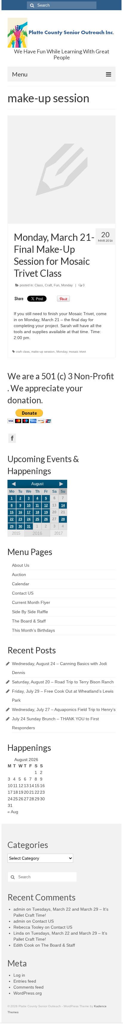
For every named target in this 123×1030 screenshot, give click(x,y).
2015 (16, 533)
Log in (19, 975)
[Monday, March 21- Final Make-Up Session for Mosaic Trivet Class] (61, 170)
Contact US (22, 593)
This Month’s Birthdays (33, 630)
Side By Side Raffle (30, 611)
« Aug (12, 811)
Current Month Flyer (31, 602)
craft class (23, 351)
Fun (56, 285)
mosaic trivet (77, 351)
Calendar (20, 583)
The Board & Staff (29, 621)
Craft (48, 285)
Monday (67, 285)
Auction (19, 574)
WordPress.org (27, 993)
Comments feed (28, 987)
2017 (58, 533)
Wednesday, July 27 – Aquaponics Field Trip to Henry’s (64, 709)
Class (39, 285)
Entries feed (24, 981)
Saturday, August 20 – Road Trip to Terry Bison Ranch (63, 681)
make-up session (43, 351)
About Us (20, 565)
